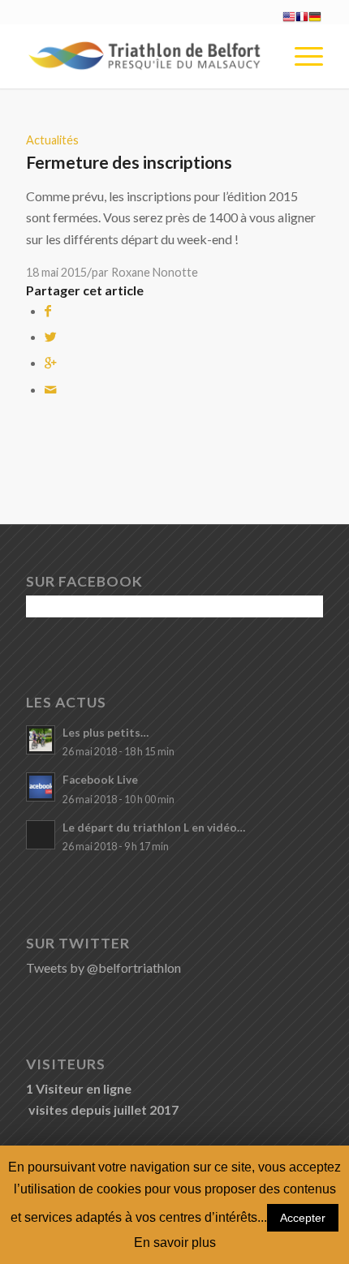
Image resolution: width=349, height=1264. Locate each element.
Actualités (52, 140)
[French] (301, 18)
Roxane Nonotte (154, 272)
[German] (314, 18)
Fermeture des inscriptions (129, 162)
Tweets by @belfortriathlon (103, 967)
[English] (288, 18)
